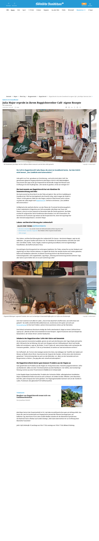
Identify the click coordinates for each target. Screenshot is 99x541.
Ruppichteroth (42, 96)
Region (15, 96)
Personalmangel (22, 325)
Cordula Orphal (8, 105)
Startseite (8, 96)
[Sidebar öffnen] (7, 10)
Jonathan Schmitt (24, 400)
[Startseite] (49, 4)
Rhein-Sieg (23, 96)
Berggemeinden (32, 96)
